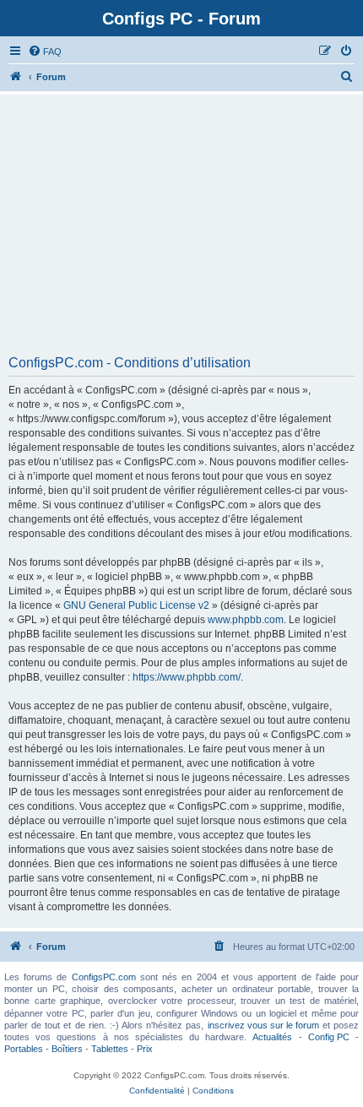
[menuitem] (45, 51)
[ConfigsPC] (16, 77)
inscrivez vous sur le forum (263, 1025)
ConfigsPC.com (104, 977)
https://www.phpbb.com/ (187, 677)
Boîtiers (67, 1049)
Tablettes (109, 1049)
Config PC (328, 1037)
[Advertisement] (181, 230)
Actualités (272, 1037)
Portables (23, 1049)
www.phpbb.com (246, 620)
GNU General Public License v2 (136, 605)
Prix (145, 1049)
